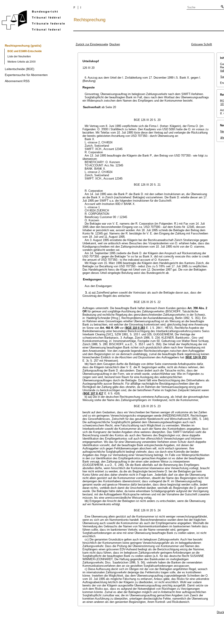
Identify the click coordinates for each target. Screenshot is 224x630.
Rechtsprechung (89, 19)
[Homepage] (33, 21)
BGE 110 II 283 (135, 327)
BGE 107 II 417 (93, 393)
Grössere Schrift (201, 44)
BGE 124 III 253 (196, 357)
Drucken (114, 44)
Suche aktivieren (221, 7)
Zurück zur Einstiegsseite (92, 44)
